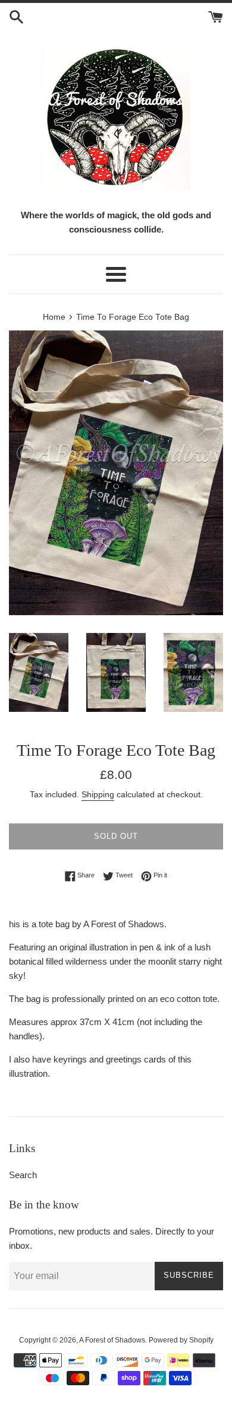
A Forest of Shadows (112, 1340)
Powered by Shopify (181, 1340)
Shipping (97, 794)
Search (23, 1175)
